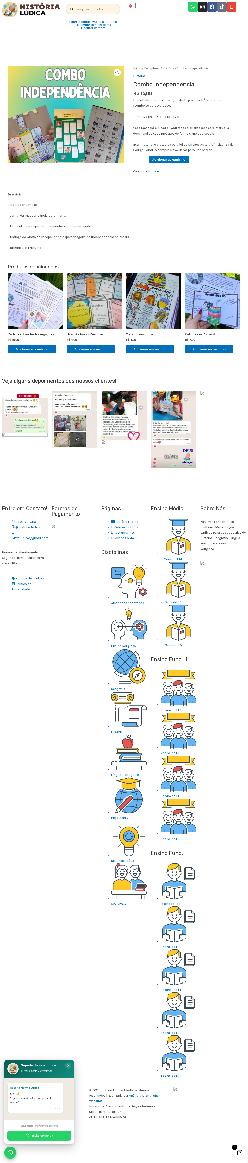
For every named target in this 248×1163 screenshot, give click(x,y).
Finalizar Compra (93, 28)
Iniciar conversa (42, 1135)
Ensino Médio (167, 508)
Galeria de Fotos (105, 21)
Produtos (84, 21)
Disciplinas (152, 68)
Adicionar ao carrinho (168, 159)
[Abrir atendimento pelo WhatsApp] (10, 1153)
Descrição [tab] (15, 194)
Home (73, 21)
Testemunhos (84, 24)
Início (137, 68)
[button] (117, 72)
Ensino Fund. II (169, 659)
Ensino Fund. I (168, 853)
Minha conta (102, 24)
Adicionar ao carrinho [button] (32, 349)
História (168, 68)
